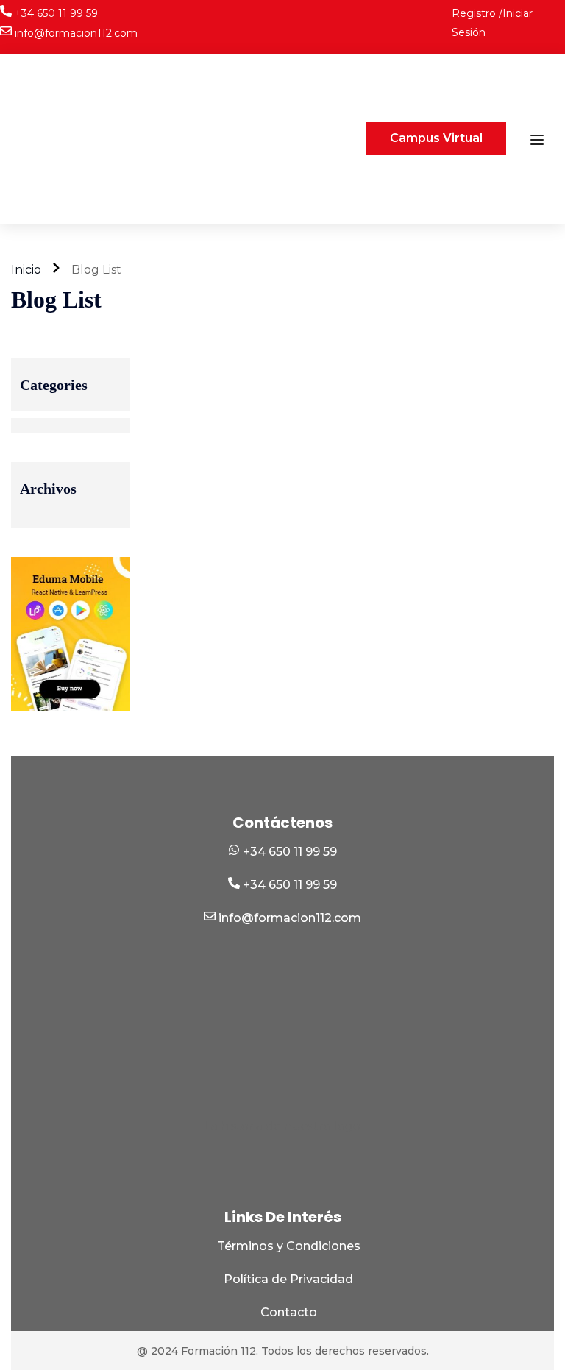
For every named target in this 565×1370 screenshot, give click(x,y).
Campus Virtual (436, 138)
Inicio (26, 270)
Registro (475, 13)
